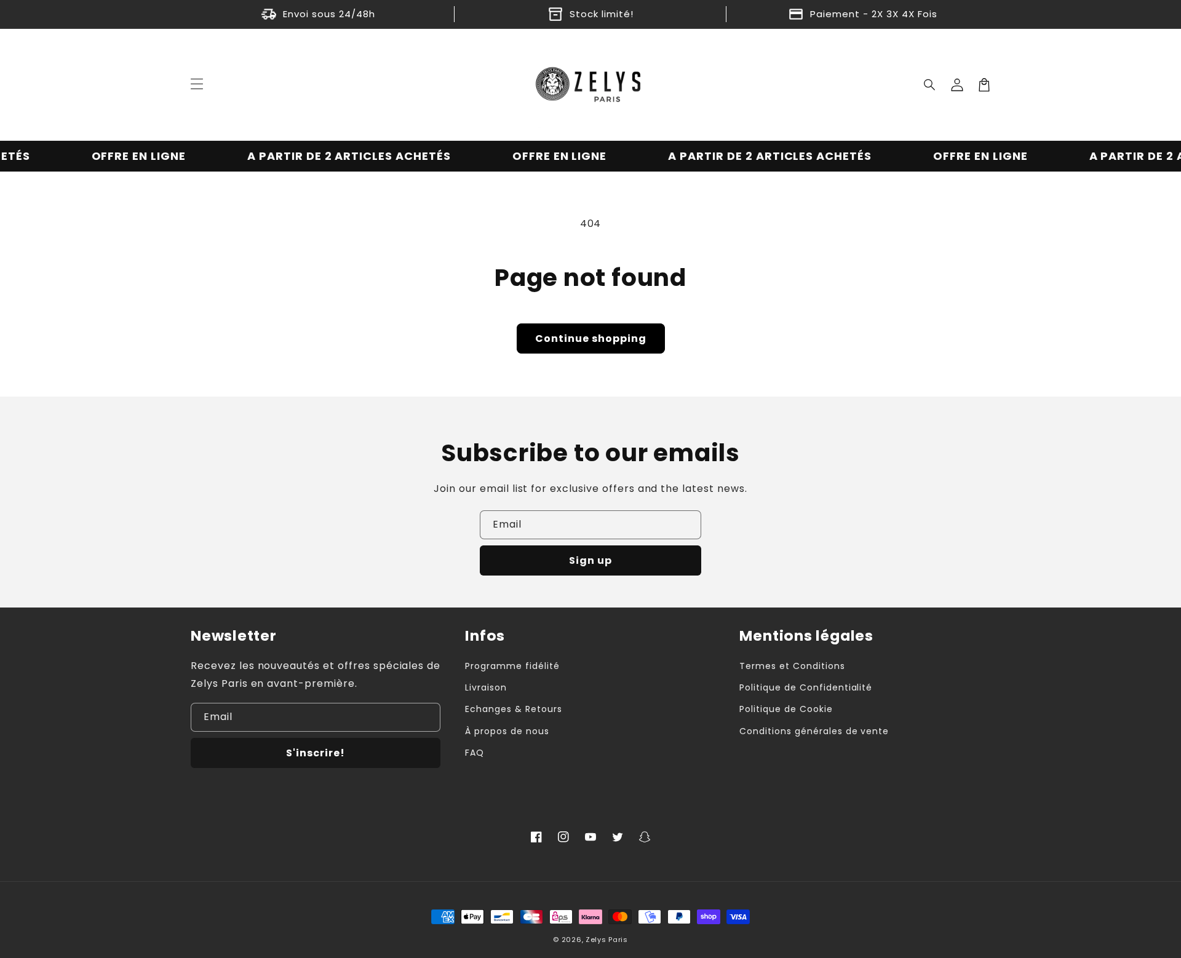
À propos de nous (507, 731)
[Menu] (196, 84)
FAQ (474, 752)
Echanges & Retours (513, 709)
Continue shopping (590, 338)
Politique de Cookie (785, 709)
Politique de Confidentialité (805, 687)
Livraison (486, 687)
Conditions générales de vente (814, 731)
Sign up (590, 560)
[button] (930, 84)
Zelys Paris (607, 939)
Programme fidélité (512, 666)
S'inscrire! (315, 753)
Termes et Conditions (792, 666)
